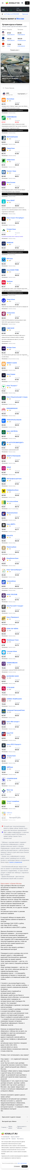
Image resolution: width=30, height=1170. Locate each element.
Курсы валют (15, 1137)
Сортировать (22, 93)
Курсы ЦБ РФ (5, 1139)
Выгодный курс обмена (9, 1121)
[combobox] (9, 94)
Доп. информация (22, 1163)
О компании (5, 1137)
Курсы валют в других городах (11, 1117)
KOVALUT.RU (14, 3)
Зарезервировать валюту (15, 110)
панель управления (15, 862)
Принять (25, 1167)
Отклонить (17, 1167)
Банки (14, 1139)
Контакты (20, 1139)
